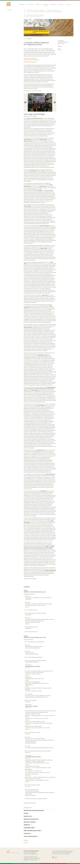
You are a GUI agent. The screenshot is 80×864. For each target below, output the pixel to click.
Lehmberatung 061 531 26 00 (30, 857)
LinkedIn (26, 842)
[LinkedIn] (53, 858)
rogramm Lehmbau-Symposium (31, 59)
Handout (27, 606)
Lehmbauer (37, 248)
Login (35, 859)
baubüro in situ (35, 522)
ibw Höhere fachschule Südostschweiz (42, 120)
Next (55, 102)
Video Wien (28, 775)
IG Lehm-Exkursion (49, 569)
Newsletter (26, 859)
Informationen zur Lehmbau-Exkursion (33, 90)
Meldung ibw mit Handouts (30, 62)
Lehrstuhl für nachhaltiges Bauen (31, 142)
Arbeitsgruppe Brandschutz (33, 525)
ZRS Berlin (49, 405)
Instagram (26, 840)
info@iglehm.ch (33, 854)
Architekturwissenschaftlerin (30, 356)
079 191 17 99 (26, 854)
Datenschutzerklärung (35, 858)
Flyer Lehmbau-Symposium (30, 58)
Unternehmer (36, 324)
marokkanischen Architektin (43, 169)
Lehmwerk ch (45, 264)
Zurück (10, 10)
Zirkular (53, 226)
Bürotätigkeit (49, 481)
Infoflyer (32, 859)
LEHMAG (26, 494)
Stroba (36, 186)
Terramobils (26, 131)
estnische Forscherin (49, 204)
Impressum (26, 858)
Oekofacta (51, 307)
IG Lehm (33, 192)
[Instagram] (56, 858)
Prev (25, 102)
